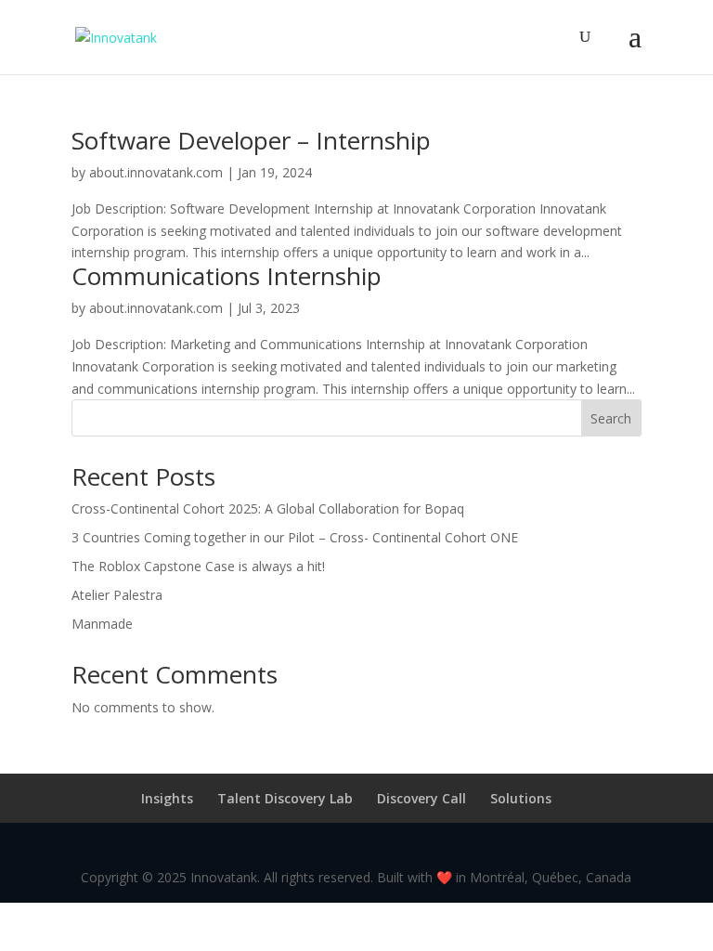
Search (610, 418)
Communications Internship (226, 276)
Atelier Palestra (116, 595)
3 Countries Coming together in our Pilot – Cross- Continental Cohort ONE (294, 537)
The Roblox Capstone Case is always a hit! (198, 566)
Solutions (520, 798)
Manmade (102, 623)
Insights (167, 798)
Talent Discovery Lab (285, 798)
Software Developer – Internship (251, 140)
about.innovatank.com (156, 172)
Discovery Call (421, 798)
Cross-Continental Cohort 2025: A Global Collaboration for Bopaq (267, 508)
